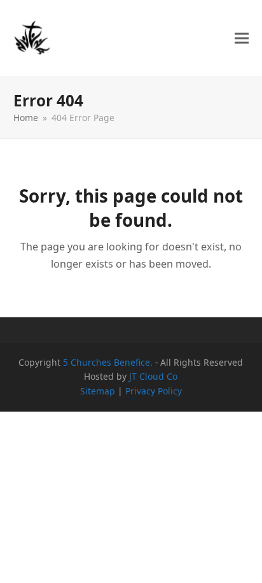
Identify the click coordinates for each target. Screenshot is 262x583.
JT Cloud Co (153, 376)
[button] (242, 38)
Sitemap (97, 391)
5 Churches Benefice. (108, 362)
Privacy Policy (153, 391)
